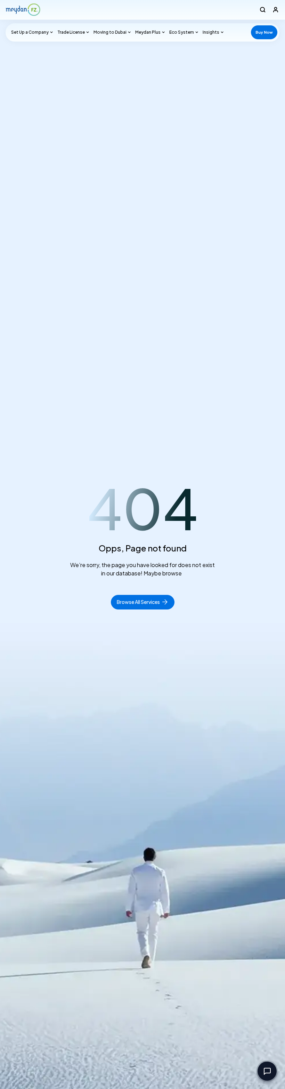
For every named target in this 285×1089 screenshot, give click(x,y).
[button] (31, 32)
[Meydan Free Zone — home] (23, 9)
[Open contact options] (267, 1071)
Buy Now (264, 32)
